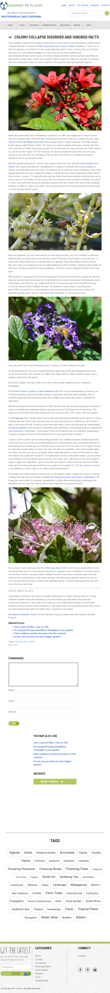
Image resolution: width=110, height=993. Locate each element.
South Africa (93, 901)
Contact (82, 956)
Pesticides (19, 642)
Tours (38, 977)
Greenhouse (16, 885)
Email (11, 701)
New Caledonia (20, 893)
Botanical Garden (46, 852)
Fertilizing (84, 860)
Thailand (38, 909)
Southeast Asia (20, 909)
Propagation (17, 901)
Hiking (45, 885)
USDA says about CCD (55, 568)
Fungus (34, 877)
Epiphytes (54, 860)
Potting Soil (92, 893)
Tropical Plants (88, 909)
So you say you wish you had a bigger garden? (37, 636)
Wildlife (31, 642)
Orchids (36, 893)
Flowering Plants (43, 966)
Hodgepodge (41, 980)
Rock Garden (73, 901)
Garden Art (48, 877)
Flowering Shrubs (50, 869)
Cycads (96, 852)
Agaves (14, 852)
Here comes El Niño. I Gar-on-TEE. (31, 627)
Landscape (59, 885)
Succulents (40, 963)
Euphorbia (69, 860)
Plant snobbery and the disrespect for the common (40, 633)
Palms (38, 956)
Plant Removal (74, 893)
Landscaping (41, 970)
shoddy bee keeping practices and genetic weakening (68, 477)
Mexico (95, 884)
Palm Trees (54, 893)
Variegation (30, 917)
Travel (69, 909)
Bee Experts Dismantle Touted (22, 614)
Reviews (39, 973)
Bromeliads (67, 852)
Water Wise (49, 917)
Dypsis (25, 860)
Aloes (28, 852)
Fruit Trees (21, 877)
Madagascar (78, 885)
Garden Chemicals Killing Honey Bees (26, 142)
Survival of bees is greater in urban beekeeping (33, 391)
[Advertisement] (55, 808)
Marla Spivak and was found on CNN (56, 46)
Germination (88, 877)
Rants (25, 642)
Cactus (83, 852)
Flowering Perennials (21, 869)
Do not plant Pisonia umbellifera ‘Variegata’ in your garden (43, 630)
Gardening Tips (69, 877)
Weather (67, 917)
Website (12, 712)
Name (12, 690)
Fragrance (97, 869)
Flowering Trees (77, 869)
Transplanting (53, 909)
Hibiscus (33, 885)
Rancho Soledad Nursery (39, 901)
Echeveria (40, 860)
